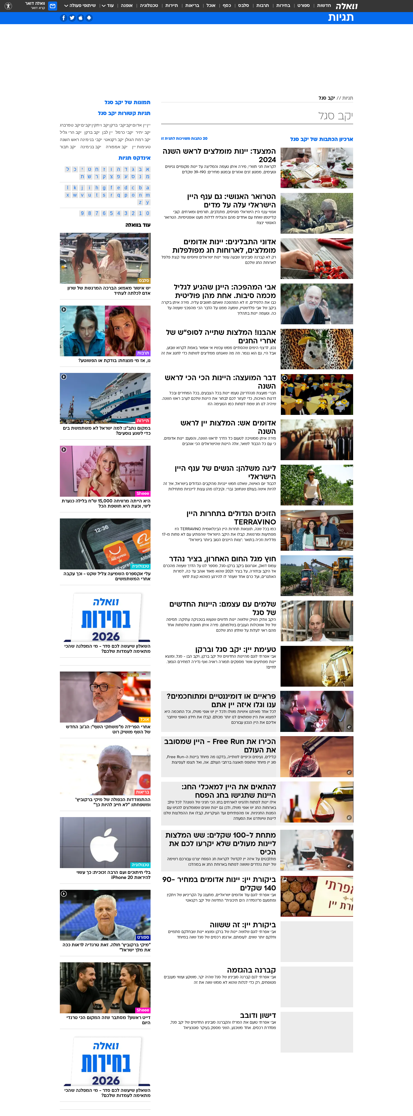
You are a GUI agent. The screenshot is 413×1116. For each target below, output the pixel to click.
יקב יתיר (143, 132)
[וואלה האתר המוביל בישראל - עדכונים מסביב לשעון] (347, 6)
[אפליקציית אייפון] (80, 18)
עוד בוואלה (138, 225)
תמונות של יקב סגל (128, 102)
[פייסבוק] (63, 18)
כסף (227, 6)
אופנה (127, 6)
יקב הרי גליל (71, 132)
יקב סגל (327, 98)
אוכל (211, 6)
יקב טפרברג (70, 125)
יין (149, 125)
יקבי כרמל (124, 132)
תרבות (262, 6)
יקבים (86, 125)
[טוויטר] (72, 18)
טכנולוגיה (149, 6)
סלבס (243, 6)
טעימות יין (141, 146)
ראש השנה (69, 139)
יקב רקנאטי (114, 139)
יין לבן (107, 132)
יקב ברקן (92, 132)
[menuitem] (320, 6)
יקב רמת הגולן (138, 139)
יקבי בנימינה (91, 139)
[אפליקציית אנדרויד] (89, 18)
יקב (129, 125)
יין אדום (139, 125)
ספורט (304, 6)
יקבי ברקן (117, 125)
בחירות (283, 6)
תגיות (347, 98)
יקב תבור (68, 146)
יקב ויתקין (100, 125)
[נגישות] (8, 6)
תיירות (171, 6)
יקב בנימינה (90, 146)
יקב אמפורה (117, 146)
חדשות (324, 6)
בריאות (192, 6)
